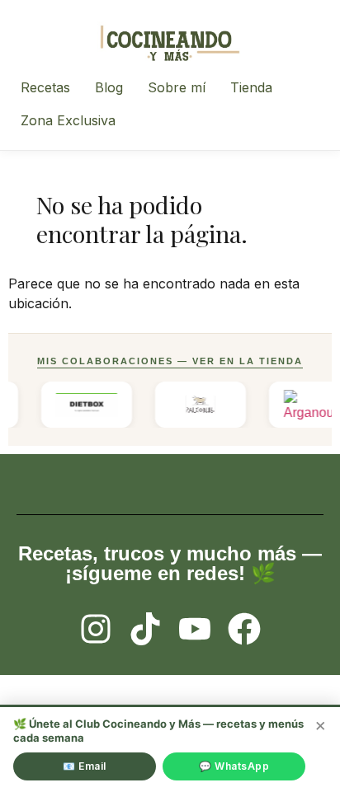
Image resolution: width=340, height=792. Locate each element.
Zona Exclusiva (68, 120)
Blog (109, 87)
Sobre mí (176, 87)
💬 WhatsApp (234, 766)
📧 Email (84, 766)
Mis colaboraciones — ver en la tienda (170, 361)
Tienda (251, 87)
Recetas (45, 87)
